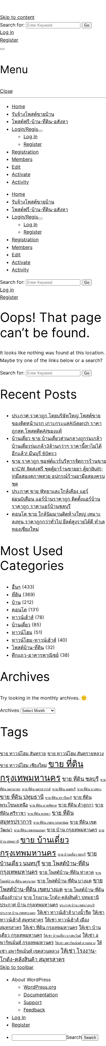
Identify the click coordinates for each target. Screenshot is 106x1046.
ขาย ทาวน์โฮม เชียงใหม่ (23, 765)
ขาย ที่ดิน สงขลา (38, 814)
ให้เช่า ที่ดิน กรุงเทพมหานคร (50, 927)
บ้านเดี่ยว (21, 625)
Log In (30, 136)
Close (6, 91)
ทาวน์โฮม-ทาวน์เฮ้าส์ (34, 640)
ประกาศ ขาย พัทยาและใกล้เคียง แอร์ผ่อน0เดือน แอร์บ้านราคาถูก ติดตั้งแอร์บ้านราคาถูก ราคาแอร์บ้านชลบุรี (56, 498)
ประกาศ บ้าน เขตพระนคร (18, 913)
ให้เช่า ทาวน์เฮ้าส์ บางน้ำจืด (64, 912)
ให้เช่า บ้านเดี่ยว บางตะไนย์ (62, 936)
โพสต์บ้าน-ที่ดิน (28, 647)
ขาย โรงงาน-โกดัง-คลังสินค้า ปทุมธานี (61, 897)
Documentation (41, 995)
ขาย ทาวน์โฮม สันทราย (23, 753)
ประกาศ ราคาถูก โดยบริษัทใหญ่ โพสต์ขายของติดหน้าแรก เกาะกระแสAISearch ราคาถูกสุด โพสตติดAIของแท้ (57, 423)
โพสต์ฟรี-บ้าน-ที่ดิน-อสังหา (40, 121)
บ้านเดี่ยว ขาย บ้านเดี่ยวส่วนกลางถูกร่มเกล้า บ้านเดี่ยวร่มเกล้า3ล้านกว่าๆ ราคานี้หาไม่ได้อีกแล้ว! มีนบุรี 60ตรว (57, 445)
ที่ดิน (16, 594)
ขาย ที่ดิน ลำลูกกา (76, 805)
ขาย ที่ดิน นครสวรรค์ (36, 789)
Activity (20, 182)
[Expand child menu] (40, 131)
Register (9, 40)
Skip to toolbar (17, 967)
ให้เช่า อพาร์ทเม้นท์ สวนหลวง (75, 943)
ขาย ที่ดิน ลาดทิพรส (43, 805)
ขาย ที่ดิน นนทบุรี (64, 789)
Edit (16, 167)
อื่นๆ (16, 587)
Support (33, 1002)
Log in (7, 32)
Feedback (34, 1010)
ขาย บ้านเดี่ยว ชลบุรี (72, 854)
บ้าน (16, 602)
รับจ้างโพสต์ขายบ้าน (33, 114)
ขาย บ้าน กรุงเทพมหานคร (72, 829)
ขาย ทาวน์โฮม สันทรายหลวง (75, 753)
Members (22, 159)
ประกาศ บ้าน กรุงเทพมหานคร (29, 904)
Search (74, 1037)
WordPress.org (40, 987)
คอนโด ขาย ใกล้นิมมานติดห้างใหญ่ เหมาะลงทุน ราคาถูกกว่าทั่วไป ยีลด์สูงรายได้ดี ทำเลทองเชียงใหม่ (58, 521)
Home (18, 106)
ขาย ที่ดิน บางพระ (89, 789)
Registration (25, 152)
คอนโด (19, 609)
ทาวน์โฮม (22, 632)
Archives (9, 710)
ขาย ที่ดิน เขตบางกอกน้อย (50, 823)
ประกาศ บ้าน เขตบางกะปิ (77, 905)
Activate (21, 174)
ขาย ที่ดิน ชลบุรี (80, 778)
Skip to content (17, 17)
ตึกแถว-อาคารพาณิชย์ (35, 655)
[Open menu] (2, 49)
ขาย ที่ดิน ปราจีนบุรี (58, 798)
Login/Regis (25, 129)
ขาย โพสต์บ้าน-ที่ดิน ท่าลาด (66, 872)
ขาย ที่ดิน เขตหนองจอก (29, 830)
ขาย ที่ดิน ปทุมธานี (22, 797)
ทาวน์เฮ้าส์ (23, 617)
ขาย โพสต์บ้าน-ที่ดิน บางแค (64, 881)
